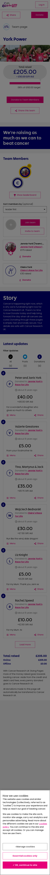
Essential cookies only (25, 855)
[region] (25, 832)
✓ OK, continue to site (25, 865)
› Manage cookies (25, 846)
